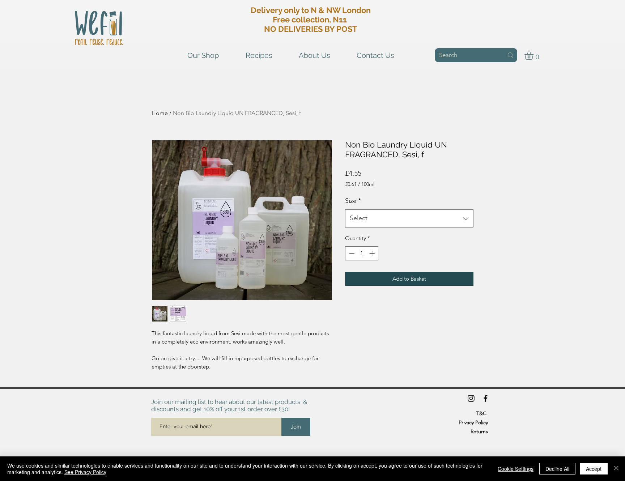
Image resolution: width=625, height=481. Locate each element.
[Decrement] (351, 253)
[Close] (616, 468)
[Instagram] (471, 398)
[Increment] (373, 253)
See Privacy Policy (85, 472)
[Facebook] (485, 398)
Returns (479, 431)
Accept (593, 468)
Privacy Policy (473, 422)
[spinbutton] (362, 253)
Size (353, 201)
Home (160, 113)
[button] (534, 55)
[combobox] (409, 218)
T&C (481, 413)
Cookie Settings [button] (515, 468)
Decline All (557, 468)
